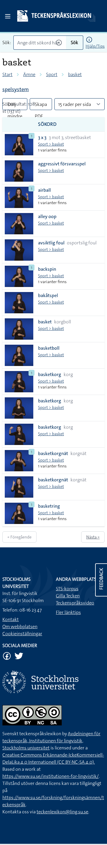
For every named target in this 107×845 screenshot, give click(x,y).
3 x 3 (42, 137)
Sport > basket (51, 144)
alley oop (47, 216)
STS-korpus (67, 589)
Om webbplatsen (19, 626)
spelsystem (15, 89)
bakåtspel (48, 295)
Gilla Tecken (68, 596)
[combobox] (39, 43)
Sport (51, 74)
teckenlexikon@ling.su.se (62, 812)
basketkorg (49, 374)
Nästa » (93, 537)
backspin (47, 269)
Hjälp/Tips (95, 46)
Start (7, 74)
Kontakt (10, 619)
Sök (74, 42)
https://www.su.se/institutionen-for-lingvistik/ (50, 776)
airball (44, 190)
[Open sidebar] (8, 16)
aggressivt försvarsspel (62, 164)
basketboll (48, 348)
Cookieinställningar (22, 633)
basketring (49, 506)
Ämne (29, 74)
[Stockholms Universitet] (53, 681)
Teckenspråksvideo (75, 603)
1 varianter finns (52, 150)
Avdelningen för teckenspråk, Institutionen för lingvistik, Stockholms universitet (51, 740)
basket (75, 74)
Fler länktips (68, 612)
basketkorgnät (53, 453)
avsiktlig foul (51, 243)
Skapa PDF (41, 105)
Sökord (47, 124)
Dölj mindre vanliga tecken (14, 105)
